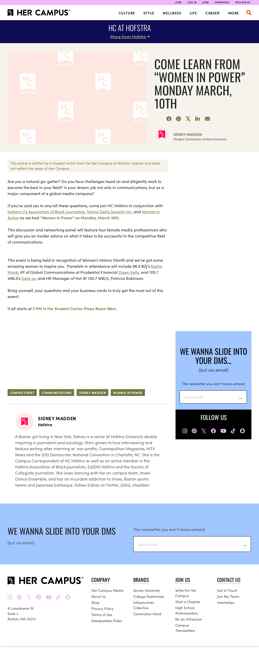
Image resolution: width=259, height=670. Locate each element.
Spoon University (146, 590)
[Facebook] (168, 119)
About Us (98, 596)
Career (212, 12)
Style (148, 12)
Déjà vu (28, 278)
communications (56, 392)
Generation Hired (147, 613)
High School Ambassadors (186, 610)
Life (193, 12)
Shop (95, 602)
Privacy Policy (102, 608)
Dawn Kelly (129, 272)
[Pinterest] (178, 119)
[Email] (207, 119)
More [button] (233, 12)
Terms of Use (101, 614)
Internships (225, 602)
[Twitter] (188, 119)
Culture (127, 12)
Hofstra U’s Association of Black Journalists (46, 211)
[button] (248, 13)
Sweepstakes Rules (106, 620)
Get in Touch (227, 590)
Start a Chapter (187, 601)
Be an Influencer (188, 619)
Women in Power (127, 392)
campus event (22, 392)
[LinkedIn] (197, 119)
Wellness (172, 12)
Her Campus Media (107, 590)
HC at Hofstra (130, 27)
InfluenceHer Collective (143, 605)
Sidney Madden (188, 134)
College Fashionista (148, 596)
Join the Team (228, 596)
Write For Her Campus (185, 593)
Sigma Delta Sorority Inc (109, 211)
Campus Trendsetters (185, 628)
